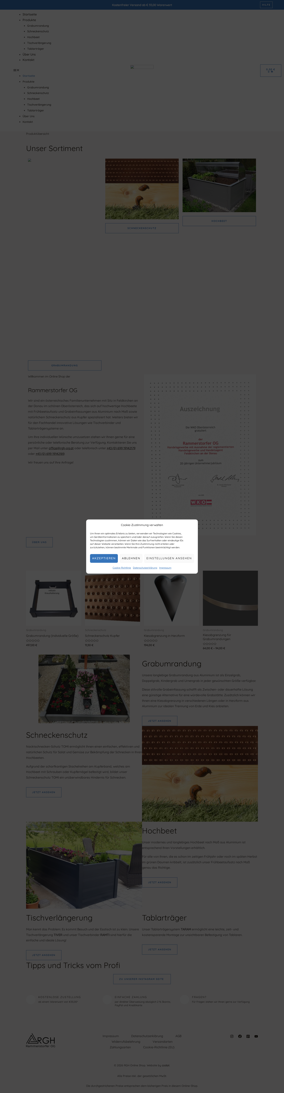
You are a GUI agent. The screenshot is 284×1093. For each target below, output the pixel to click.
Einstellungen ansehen (169, 558)
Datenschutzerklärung (145, 567)
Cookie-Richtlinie (122, 567)
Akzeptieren (104, 558)
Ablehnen (131, 558)
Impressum (165, 567)
